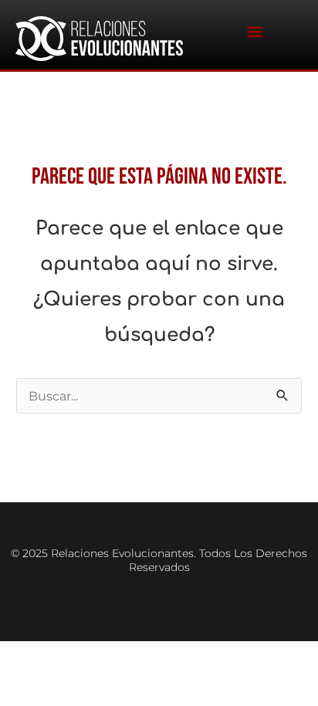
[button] (254, 31)
